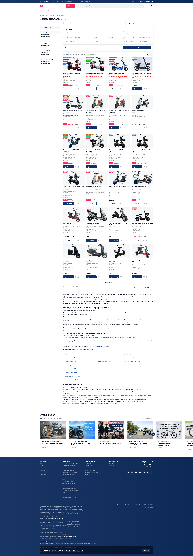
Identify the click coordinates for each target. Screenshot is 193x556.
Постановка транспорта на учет (70, 495)
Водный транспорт (90, 468)
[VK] (143, 472)
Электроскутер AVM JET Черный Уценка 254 (142, 150)
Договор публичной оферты (69, 488)
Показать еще (108, 282)
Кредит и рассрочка (67, 481)
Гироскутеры (44, 52)
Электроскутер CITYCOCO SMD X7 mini (119, 186)
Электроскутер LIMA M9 (138, 110)
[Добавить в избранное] (76, 88)
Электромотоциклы (46, 47)
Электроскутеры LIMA (70, 368)
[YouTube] (136, 472)
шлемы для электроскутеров (110, 403)
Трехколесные (121, 23)
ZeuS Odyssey (67, 223)
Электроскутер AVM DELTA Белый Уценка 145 (95, 150)
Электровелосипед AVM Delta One (95, 73)
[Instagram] (139, 472)
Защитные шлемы (45, 41)
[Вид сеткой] (147, 54)
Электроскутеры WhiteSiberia (72, 379)
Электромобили (45, 54)
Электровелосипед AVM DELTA (71, 73)
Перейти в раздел (148, 418)
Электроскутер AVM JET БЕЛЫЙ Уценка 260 (73, 187)
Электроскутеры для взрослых (132, 361)
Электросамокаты (45, 34)
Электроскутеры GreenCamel (72, 376)
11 (145, 287)
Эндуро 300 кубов (131, 23)
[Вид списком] (151, 54)
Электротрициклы (45, 36)
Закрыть (146, 550)
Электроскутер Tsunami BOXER (71, 260)
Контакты (42, 467)
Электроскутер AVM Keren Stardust (95, 186)
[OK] (147, 472)
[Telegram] (128, 472)
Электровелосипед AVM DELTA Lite (72, 110)
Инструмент (144, 10)
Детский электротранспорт (48, 38)
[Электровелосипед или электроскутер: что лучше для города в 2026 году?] (140, 436)
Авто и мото (61, 10)
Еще (154, 10)
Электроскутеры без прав (131, 357)
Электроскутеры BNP (70, 361)
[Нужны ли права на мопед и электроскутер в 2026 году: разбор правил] (53, 436)
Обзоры (53, 418)
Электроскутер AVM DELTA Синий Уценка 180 (72, 150)
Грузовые (67, 23)
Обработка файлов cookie (69, 494)
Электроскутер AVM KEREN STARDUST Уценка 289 (119, 111)
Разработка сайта (143, 507)
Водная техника (112, 10)
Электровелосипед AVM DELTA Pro (118, 73)
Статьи (59, 418)
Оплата (64, 479)
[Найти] (142, 6)
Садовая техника (84, 10)
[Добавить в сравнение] (78, 88)
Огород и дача (89, 467)
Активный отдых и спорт (91, 472)
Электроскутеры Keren (71, 372)
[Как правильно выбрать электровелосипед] (169, 436)
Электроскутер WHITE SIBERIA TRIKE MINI (141, 260)
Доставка (65, 391)
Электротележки (45, 63)
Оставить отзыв (66, 486)
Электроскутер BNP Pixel (115, 260)
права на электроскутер (92, 346)
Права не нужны (111, 23)
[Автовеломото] (51, 6)
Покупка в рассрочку (68, 395)
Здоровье (87, 474)
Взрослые (60, 23)
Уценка (52, 10)
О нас (41, 465)
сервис (71, 389)
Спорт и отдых (124, 10)
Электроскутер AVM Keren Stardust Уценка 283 (95, 111)
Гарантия (65, 389)
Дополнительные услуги (68, 483)
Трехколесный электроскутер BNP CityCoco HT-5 (118, 224)
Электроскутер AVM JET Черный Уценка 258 (119, 150)
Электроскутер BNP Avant (93, 223)
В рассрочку (53, 23)
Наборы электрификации (47, 59)
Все (41, 418)
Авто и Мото (88, 463)
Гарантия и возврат (67, 485)
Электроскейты (45, 61)
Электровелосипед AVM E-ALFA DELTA (142, 73)
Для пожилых (75, 23)
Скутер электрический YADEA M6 (95, 260)
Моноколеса (44, 43)
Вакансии (42, 470)
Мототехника (111, 463)
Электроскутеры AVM (70, 357)
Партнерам (43, 474)
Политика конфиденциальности (70, 463)
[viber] (132, 472)
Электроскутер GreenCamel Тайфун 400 (142, 223)
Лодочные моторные (113, 468)
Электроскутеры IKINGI (71, 365)
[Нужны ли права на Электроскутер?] (111, 436)
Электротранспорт (98, 10)
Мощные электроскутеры (99, 23)
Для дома (134, 10)
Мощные (88, 23)
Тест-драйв (43, 468)
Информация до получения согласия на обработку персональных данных (69, 474)
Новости (46, 418)
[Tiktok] (151, 472)
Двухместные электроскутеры (101, 357)
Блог (41, 472)
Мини (82, 23)
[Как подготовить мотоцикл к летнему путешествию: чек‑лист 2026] (82, 436)
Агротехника (72, 10)
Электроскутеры (45, 32)
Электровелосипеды (46, 29)
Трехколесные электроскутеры (101, 361)
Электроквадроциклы (46, 50)
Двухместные (44, 23)
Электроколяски (45, 45)
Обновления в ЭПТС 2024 (69, 497)
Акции (43, 10)
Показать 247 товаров (137, 47)
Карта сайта (43, 476)
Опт (41, 463)
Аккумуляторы (44, 56)
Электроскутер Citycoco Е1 (139, 186)
